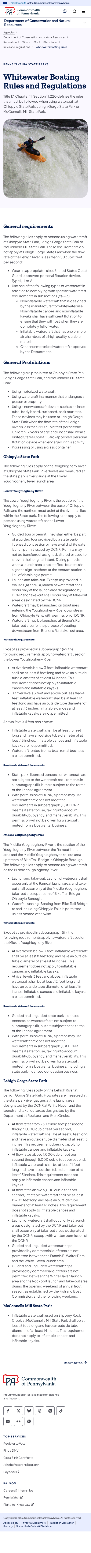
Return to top (73, 1363)
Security (8, 1526)
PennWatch (11, 1497)
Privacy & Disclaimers (34, 1522)
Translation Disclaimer (61, 1522)
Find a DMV (10, 1450)
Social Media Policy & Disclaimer (34, 1526)
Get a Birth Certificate (18, 1457)
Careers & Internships (18, 1490)
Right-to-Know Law (16, 1504)
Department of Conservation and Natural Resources (37, 23)
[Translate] (65, 11)
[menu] (83, 11)
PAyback (9, 1472)
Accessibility (10, 1522)
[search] (74, 11)
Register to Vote (14, 1443)
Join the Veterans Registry (21, 1464)
